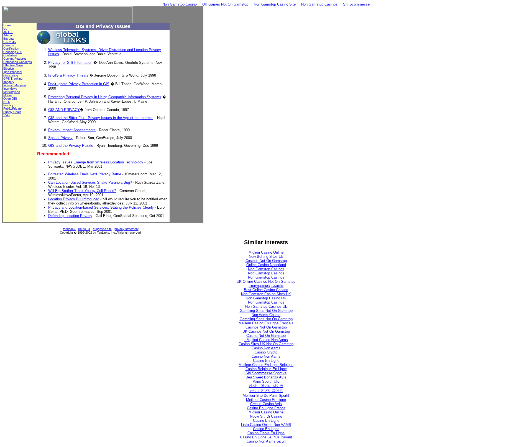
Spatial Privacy (60, 138)
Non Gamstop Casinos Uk (266, 306)
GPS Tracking (12, 78)
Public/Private (12, 108)
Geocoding (10, 75)
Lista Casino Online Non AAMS (266, 425)
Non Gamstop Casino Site (275, 4)
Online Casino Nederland (266, 265)
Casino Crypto (266, 352)
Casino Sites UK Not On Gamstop (266, 344)
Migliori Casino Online (266, 252)
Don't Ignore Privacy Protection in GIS (78, 84)
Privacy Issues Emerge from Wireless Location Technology (95, 162)
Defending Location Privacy (70, 216)
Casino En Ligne (266, 360)
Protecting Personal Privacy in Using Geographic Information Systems (104, 97)
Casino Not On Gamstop (266, 336)
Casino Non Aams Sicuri (266, 441)
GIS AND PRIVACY (64, 110)
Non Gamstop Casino (179, 4)
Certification (11, 48)
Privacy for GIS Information (70, 62)
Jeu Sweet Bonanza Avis (266, 377)
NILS (6, 101)
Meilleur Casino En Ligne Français (266, 323)
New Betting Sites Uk (266, 256)
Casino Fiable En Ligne (266, 433)
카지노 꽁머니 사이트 (266, 386)
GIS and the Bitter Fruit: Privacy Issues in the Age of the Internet (100, 118)
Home (7, 25)
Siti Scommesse (356, 4)
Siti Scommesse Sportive (266, 373)
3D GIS (8, 32)
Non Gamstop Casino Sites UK (266, 294)
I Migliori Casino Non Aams (266, 340)
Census (8, 45)
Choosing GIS (12, 52)
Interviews (10, 88)
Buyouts (8, 38)
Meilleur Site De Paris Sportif (266, 395)
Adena (7, 35)
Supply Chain (12, 111)
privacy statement (126, 229)
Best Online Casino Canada (266, 290)
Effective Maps (13, 65)
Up (5, 28)
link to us (84, 229)
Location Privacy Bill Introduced (73, 199)
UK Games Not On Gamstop (225, 4)
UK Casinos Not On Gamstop (266, 331)
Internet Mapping (14, 85)
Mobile (7, 95)
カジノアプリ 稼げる (266, 391)
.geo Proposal (12, 72)
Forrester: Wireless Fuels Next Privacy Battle (84, 174)
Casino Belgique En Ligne (266, 369)
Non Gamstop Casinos (319, 4)
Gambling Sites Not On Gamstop (266, 311)
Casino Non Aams (266, 348)
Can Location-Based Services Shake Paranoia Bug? (90, 182)
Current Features (15, 58)
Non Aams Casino (266, 315)
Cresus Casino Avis (266, 404)
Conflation (10, 55)
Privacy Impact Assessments (72, 130)
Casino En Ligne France (266, 408)
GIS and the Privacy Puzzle (70, 145)
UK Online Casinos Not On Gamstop (266, 281)
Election (8, 68)
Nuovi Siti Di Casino (266, 416)
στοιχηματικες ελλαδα (266, 286)
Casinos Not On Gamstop (266, 261)
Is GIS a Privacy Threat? (68, 75)
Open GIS (10, 98)
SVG (6, 115)
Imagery (8, 82)
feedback (69, 229)
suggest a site (102, 229)
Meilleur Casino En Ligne (266, 400)
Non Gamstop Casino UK (266, 298)
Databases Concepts (17, 62)
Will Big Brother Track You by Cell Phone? (82, 191)
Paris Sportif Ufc (266, 381)
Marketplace (11, 92)
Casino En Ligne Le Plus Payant (266, 437)
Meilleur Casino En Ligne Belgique (266, 365)
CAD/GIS (9, 42)
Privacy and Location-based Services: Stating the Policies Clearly (101, 207)
